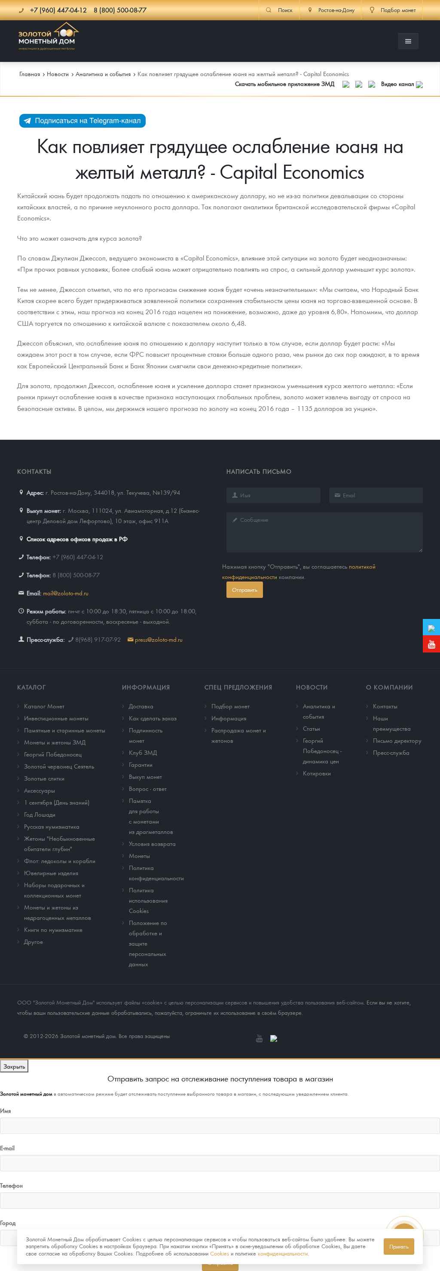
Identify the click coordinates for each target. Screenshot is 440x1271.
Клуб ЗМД (143, 752)
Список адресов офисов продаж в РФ (77, 538)
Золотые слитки (44, 778)
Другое (33, 941)
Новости (312, 687)
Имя (5, 1110)
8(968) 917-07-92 (98, 639)
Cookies (219, 1253)
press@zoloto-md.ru (159, 639)
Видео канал (398, 83)
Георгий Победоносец (53, 754)
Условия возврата (152, 843)
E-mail (7, 1148)
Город (7, 1222)
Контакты (385, 706)
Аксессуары (39, 790)
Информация (146, 687)
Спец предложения (238, 687)
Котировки (317, 773)
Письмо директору (397, 740)
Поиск (285, 10)
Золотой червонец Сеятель (59, 766)
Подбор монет (230, 706)
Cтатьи (311, 728)
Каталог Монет (44, 706)
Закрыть (14, 1066)
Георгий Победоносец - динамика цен (322, 750)
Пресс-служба (391, 752)
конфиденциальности (283, 1253)
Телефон (11, 1185)
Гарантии (141, 764)
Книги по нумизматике (53, 929)
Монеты (139, 855)
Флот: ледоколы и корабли (59, 860)
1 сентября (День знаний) (56, 802)
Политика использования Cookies (148, 900)
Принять (399, 1246)
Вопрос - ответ (148, 788)
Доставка (141, 706)
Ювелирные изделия (51, 872)
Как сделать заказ (153, 718)
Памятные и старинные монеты (64, 730)
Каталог (31, 687)
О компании (389, 687)
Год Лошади (39, 814)
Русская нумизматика (51, 826)
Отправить (244, 589)
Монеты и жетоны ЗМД (55, 742)
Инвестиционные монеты (56, 718)
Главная (29, 73)
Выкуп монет (145, 776)
